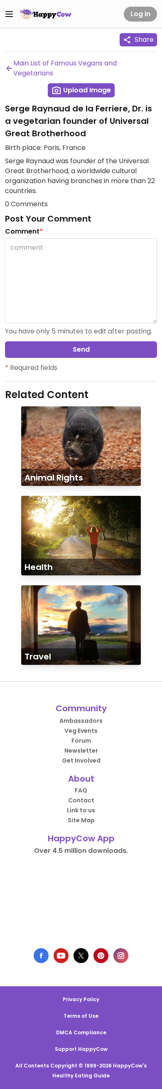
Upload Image (86, 90)
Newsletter (81, 750)
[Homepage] (45, 14)
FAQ (81, 790)
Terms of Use (81, 1015)
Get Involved (81, 760)
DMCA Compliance (81, 1032)
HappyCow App (81, 838)
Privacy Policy (81, 999)
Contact (81, 800)
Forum (81, 740)
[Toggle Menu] (9, 14)
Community (81, 708)
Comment (24, 231)
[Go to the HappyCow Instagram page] (120, 955)
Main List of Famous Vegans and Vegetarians (65, 68)
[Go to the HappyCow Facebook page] (41, 955)
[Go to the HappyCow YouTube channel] (61, 955)
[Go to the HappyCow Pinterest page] (100, 955)
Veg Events (81, 731)
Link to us (81, 810)
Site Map (81, 820)
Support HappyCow (81, 1049)
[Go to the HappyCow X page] (81, 955)
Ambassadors (81, 721)
